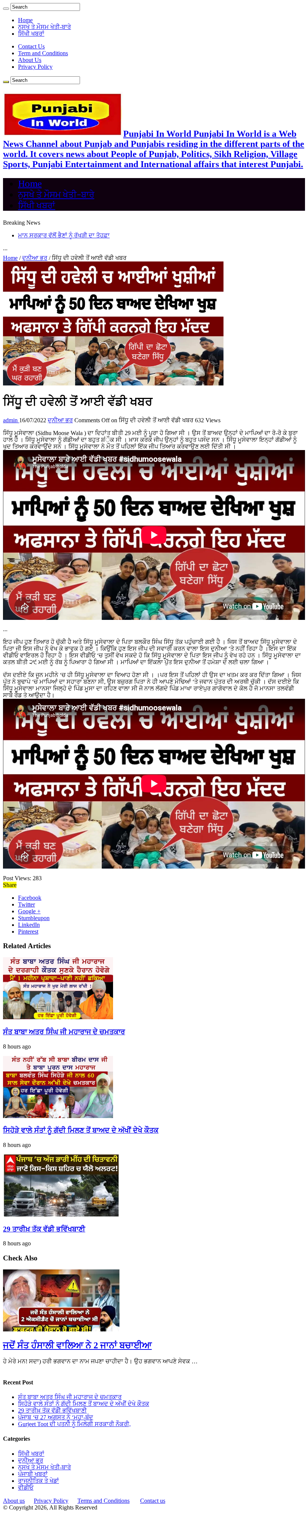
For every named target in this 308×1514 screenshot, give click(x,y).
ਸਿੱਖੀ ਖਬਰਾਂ (31, 33)
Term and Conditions (43, 53)
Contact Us (31, 46)
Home (25, 20)
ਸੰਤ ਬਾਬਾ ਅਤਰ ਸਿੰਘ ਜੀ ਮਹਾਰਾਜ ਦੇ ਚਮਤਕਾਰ (64, 1032)
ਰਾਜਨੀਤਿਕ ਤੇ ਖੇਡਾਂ (38, 1481)
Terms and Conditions (103, 1500)
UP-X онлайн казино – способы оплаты (69, 235)
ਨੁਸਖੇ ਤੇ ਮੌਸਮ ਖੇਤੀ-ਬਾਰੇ (44, 27)
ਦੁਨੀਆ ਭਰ (34, 258)
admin (11, 420)
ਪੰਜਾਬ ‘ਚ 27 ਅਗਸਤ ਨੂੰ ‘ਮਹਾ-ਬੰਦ (55, 1417)
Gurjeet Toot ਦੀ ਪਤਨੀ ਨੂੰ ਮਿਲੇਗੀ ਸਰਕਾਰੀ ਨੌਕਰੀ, (74, 1424)
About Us (29, 60)
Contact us (152, 1500)
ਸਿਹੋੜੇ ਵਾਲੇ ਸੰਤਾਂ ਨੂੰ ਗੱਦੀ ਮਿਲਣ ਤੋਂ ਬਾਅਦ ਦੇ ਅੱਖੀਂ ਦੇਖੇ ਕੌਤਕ (81, 1130)
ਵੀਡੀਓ (25, 1487)
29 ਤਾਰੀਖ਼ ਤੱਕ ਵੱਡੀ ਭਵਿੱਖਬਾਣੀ (44, 1229)
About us (14, 1500)
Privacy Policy (35, 66)
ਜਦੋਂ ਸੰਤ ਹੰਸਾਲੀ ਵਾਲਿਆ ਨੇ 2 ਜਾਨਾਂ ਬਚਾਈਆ (77, 1345)
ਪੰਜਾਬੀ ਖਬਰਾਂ (33, 1474)
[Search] (6, 9)
